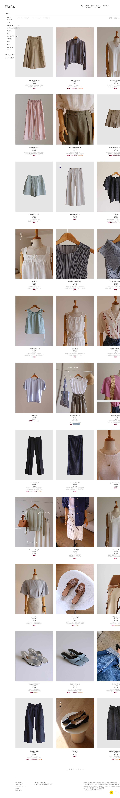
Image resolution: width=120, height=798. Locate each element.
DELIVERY (18, 790)
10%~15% (34, 18)
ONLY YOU (88, 7)
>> (82, 769)
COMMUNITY (10, 54)
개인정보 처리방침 (20, 786)
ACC (8, 44)
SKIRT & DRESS (12, 36)
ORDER (98, 6)
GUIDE (17, 788)
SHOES (9, 39)
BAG (8, 41)
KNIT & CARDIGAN (13, 28)
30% (44, 18)
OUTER (9, 20)
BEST (8, 17)
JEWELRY (10, 47)
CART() (97, 7)
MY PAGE (106, 6)
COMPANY (18, 782)
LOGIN (87, 6)
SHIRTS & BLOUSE (13, 25)
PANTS (9, 31)
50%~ (49, 18)
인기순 (115, 18)
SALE (8, 50)
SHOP (7, 13)
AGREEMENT (19, 784)
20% (40, 18)
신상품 (110, 18)
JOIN (92, 6)
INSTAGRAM (9, 58)
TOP (8, 22)
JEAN (8, 33)
